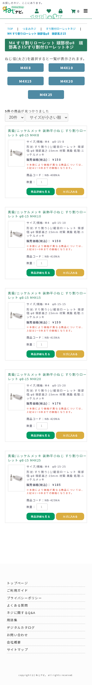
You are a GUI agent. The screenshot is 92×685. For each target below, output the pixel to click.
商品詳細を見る (40, 191)
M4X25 (46, 94)
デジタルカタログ (21, 627)
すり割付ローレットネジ (61, 29)
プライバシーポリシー (24, 598)
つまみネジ (29, 29)
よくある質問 (17, 605)
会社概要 (14, 642)
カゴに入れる (70, 191)
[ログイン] (61, 11)
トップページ (17, 583)
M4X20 (66, 81)
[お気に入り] (49, 11)
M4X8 (25, 67)
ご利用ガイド (17, 590)
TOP (10, 29)
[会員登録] (37, 11)
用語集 (12, 620)
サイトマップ (17, 649)
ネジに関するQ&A (21, 612)
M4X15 (25, 81)
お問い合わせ (17, 634)
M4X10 (66, 67)
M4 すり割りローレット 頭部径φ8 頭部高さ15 (36, 33)
